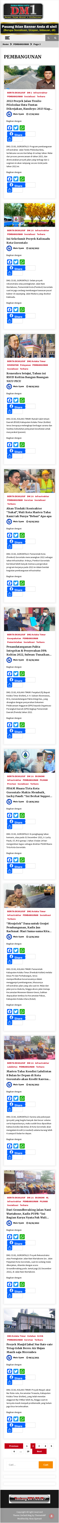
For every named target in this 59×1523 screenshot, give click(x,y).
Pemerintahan (14, 642)
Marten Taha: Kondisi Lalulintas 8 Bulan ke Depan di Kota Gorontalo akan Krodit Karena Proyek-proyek (28, 1075)
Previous (13, 1446)
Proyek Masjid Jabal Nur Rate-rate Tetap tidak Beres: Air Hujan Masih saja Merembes (29, 1348)
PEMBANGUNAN (15, 96)
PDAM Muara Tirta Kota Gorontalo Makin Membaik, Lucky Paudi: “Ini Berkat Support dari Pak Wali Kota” (28, 792)
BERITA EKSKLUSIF (16, 92)
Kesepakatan (14, 638)
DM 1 (29, 92)
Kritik (40, 1336)
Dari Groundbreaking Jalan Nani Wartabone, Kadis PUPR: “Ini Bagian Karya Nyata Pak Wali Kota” (28, 1214)
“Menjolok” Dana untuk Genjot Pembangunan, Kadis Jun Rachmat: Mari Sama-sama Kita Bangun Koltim (27, 927)
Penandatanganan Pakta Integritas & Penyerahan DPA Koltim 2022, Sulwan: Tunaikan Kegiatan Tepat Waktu (27, 650)
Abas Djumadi (35, 1518)
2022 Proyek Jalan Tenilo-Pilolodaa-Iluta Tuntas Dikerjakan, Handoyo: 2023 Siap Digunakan (28, 105)
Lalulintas (12, 1066)
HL (47, 1197)
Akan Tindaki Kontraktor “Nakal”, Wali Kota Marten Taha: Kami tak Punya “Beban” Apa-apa (28, 512)
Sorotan (28, 500)
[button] (48, 38)
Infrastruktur (40, 92)
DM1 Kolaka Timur (36, 361)
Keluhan (31, 1336)
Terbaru (41, 96)
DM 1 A (30, 230)
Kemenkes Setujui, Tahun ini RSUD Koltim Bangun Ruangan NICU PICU (27, 377)
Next (39, 1451)
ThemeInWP (40, 1515)
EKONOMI (40, 776)
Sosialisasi (29, 96)
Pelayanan (25, 365)
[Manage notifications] (51, 1516)
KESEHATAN (13, 365)
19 (28, 1451)
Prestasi (11, 783)
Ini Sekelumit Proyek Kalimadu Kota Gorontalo (28, 240)
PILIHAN (44, 780)
